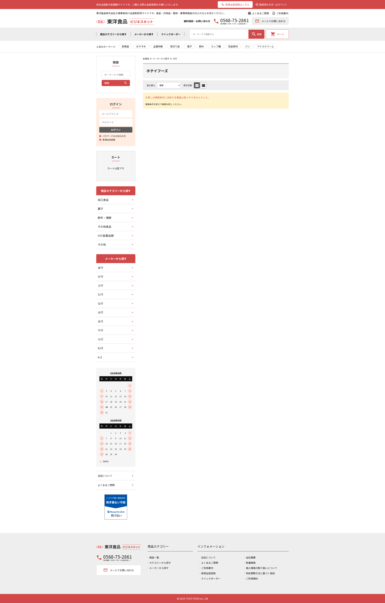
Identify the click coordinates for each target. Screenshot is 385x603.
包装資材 (233, 46)
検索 (256, 34)
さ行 (100, 285)
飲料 (201, 46)
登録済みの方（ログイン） (271, 4)
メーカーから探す (144, 34)
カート (277, 34)
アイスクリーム (265, 46)
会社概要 (251, 557)
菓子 (189, 46)
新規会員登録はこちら (235, 4)
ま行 (100, 321)
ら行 (100, 339)
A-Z (100, 357)
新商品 (125, 46)
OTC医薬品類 (106, 235)
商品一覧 (154, 557)
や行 (100, 330)
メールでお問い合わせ (270, 21)
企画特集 (158, 46)
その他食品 (104, 226)
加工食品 (103, 200)
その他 (102, 244)
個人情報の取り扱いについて (261, 568)
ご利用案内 (280, 13)
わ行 (100, 348)
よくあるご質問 (258, 13)
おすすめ (141, 46)
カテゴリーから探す (160, 562)
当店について (105, 475)
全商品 (146, 58)
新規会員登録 (208, 573)
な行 (100, 303)
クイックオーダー (170, 34)
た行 (100, 294)
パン (247, 46)
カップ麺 (216, 46)
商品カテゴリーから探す (113, 34)
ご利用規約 (252, 578)
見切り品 (175, 46)
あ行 (100, 268)
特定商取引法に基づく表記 (260, 573)
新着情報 (251, 562)
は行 (175, 58)
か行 (100, 276)
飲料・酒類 (104, 218)
